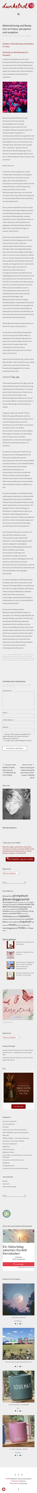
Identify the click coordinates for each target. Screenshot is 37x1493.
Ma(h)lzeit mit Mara (8, 1152)
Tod (27, 928)
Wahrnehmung (27, 660)
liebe (4, 922)
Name (5, 713)
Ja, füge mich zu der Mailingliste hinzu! (17, 740)
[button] (3, 1489)
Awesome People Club (9, 1121)
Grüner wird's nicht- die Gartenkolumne (15, 1130)
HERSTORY (6, 1135)
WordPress (22, 1481)
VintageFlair (6, 1163)
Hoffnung (6, 916)
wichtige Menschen (8, 1166)
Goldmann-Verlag (27, 911)
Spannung (27, 925)
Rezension (5, 925)
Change (9, 656)
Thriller (21, 927)
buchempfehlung (6, 909)
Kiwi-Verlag (25, 919)
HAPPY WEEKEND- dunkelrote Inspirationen (15, 1132)
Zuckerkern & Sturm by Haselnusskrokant (15, 1168)
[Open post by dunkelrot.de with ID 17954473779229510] (18, 1431)
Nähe (33, 922)
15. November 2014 (7, 35)
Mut (11, 922)
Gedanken (6, 911)
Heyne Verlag (25, 913)
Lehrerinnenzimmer (8, 1149)
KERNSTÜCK (6, 1147)
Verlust (4, 930)
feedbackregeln (9, 658)
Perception (10, 660)
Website (5, 727)
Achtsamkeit (26, 902)
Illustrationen (14, 916)
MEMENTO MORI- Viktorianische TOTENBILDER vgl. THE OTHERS (9, 770)
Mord (8, 922)
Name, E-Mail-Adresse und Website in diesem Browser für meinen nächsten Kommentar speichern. (17, 736)
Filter (14, 658)
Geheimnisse (13, 911)
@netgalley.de (8, 896)
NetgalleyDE (25, 921)
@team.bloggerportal (16, 899)
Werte (32, 660)
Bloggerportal (27, 907)
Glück (19, 911)
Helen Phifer (16, 913)
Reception (15, 660)
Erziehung (29, 656)
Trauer (30, 928)
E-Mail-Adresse (8, 720)
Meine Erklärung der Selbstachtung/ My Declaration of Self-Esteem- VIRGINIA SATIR (27, 771)
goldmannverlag (7, 913)
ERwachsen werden (21, 656)
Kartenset (6, 919)
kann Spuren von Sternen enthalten (13, 1141)
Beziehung (31, 654)
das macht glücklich (12, 654)
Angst (15, 904)
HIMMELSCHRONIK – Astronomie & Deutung (16, 1138)
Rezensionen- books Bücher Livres (13, 1160)
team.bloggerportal (10, 928)
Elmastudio (23, 1483)
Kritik (26, 658)
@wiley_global (19, 902)
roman (12, 924)
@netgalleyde (20, 895)
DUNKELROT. (14, 1479)
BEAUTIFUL (7, 906)
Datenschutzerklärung (9, 1187)
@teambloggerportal (9, 902)
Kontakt (5, 1181)
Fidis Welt (20, 654)
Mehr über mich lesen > (10, 828)
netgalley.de (16, 922)
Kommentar (7, 691)
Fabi (4, 658)
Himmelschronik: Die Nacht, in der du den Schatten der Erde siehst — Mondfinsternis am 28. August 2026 (18, 1052)
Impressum (6, 1184)
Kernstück (12, 919)
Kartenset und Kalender (10, 1144)
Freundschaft (22, 909)
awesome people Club (25, 904)
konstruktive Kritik (20, 658)
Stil (22, 660)
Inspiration (24, 916)
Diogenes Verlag (14, 909)
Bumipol (5, 656)
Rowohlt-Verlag (19, 925)
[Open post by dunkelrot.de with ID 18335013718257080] (18, 1299)
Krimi (31, 919)
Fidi (16, 35)
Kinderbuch (18, 919)
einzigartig (14, 656)
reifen (19, 660)
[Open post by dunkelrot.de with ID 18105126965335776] (18, 1387)
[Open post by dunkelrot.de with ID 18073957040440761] (18, 1344)
